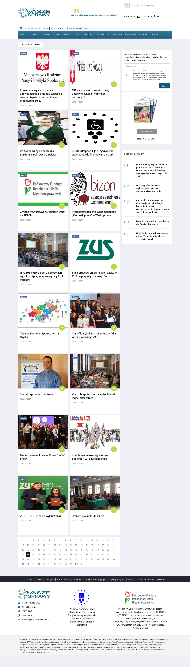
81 (71, 559)
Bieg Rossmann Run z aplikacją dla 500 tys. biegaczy (152, 223)
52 (108, 549)
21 (39, 545)
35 (114, 545)
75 (39, 559)
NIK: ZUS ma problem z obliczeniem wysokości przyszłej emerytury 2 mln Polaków (42, 276)
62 (65, 554)
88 (108, 559)
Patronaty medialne (33, 28)
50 (97, 549)
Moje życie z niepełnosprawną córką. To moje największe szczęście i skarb (152, 236)
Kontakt (88, 28)
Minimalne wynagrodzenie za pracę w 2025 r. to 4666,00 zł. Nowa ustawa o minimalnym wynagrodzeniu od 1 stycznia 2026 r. (151, 170)
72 (23, 559)
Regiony (46, 35)
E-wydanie (147, 131)
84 (87, 559)
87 (103, 559)
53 (114, 549)
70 (108, 554)
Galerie (155, 35)
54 (23, 554)
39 (39, 549)
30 (87, 545)
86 (97, 559)
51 (103, 549)
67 (92, 554)
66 (87, 554)
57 (39, 554)
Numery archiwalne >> (147, 139)
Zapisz (165, 86)
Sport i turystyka (97, 35)
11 (81, 540)
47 (81, 549)
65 (81, 554)
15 (103, 540)
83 (81, 559)
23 (49, 545)
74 (33, 559)
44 (65, 549)
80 (65, 559)
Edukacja (67, 35)
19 (28, 545)
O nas (46, 28)
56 (33, 554)
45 (71, 549)
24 (55, 545)
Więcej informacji (140, 627)
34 (108, 545)
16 (108, 540)
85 (92, 559)
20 (33, 545)
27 (71, 545)
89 (114, 559)
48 (87, 549)
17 (113, 540)
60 (55, 554)
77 (49, 559)
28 (76, 545)
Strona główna (26, 44)
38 (33, 549)
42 (55, 549)
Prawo (21, 35)
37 (28, 549)
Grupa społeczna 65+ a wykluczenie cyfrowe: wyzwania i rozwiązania (148, 188)
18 (23, 545)
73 (28, 559)
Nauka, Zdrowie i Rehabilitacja (137, 35)
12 (87, 540)
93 (39, 564)
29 (81, 545)
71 (114, 554)
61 (60, 554)
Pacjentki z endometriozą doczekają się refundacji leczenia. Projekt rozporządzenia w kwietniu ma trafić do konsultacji (152, 206)
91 (28, 564)
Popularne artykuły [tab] (134, 153)
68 (97, 554)
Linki (53, 28)
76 (44, 559)
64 (76, 554)
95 (49, 564)
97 (60, 564)
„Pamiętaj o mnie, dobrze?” (88, 516)
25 (60, 545)
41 (49, 549)
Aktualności (35, 35)
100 (76, 564)
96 (55, 564)
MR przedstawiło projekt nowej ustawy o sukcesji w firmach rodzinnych (90, 94)
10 (76, 540)
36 (23, 549)
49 (92, 549)
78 (55, 559)
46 (76, 549)
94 (44, 564)
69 (103, 554)
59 (49, 554)
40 (44, 549)
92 (33, 564)
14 (97, 540)
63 (71, 554)
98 (65, 564)
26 (65, 545)
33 (103, 545)
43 (60, 549)
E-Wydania (62, 28)
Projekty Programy (114, 35)
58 (44, 554)
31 (92, 545)
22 (44, 545)
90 (23, 564)
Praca (58, 35)
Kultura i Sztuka (80, 35)
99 (71, 564)
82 (76, 559)
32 (97, 545)
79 (60, 559)
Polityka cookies (75, 28)
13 (92, 540)
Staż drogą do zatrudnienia (36, 394)
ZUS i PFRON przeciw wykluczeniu (40, 516)
